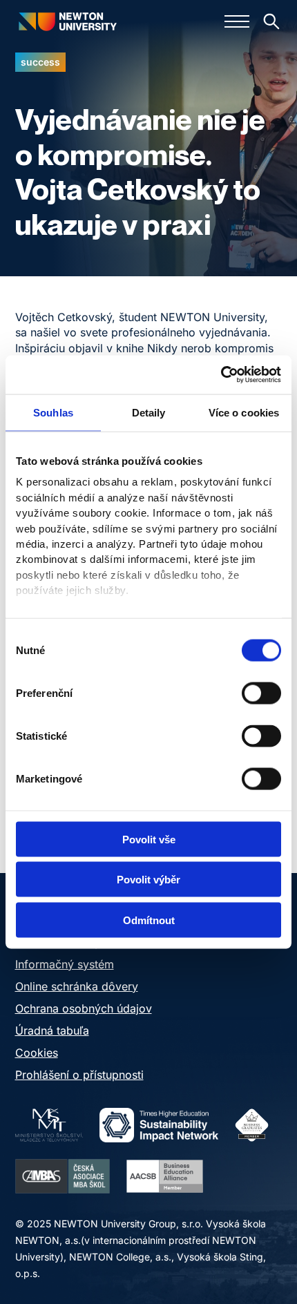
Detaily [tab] (149, 412)
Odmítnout (149, 920)
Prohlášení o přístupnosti (79, 1075)
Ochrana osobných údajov (83, 1008)
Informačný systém (64, 964)
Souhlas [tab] (53, 412)
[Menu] (236, 21)
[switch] (261, 693)
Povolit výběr (148, 879)
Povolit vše (148, 839)
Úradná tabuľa (52, 1030)
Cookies (36, 1053)
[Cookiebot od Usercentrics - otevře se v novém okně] (220, 375)
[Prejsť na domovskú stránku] (67, 21)
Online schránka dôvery (76, 986)
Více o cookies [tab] (244, 412)
